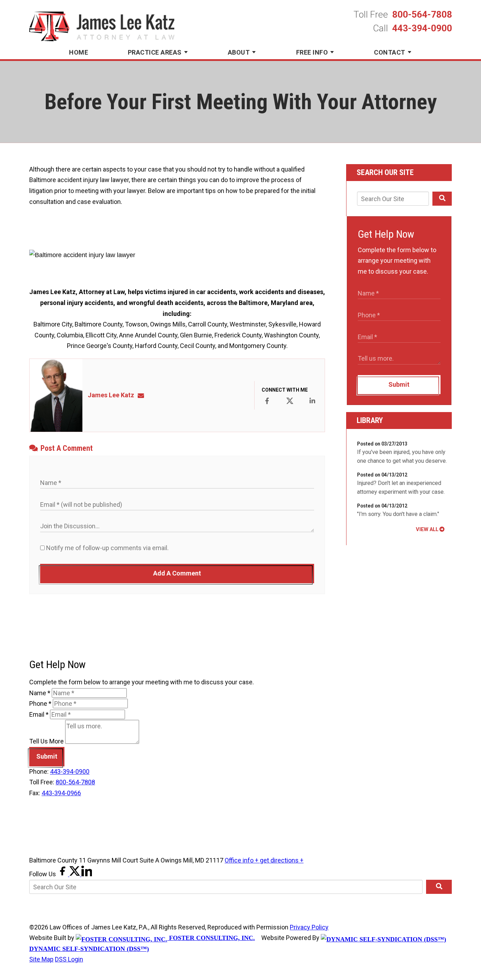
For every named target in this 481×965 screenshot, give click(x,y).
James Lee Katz (111, 395)
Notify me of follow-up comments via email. (107, 548)
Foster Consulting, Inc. (211, 937)
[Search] (442, 199)
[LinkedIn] (86, 874)
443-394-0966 (61, 793)
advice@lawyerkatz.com (143, 395)
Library (370, 420)
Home (78, 52)
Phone (40, 703)
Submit (399, 384)
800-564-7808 (422, 14)
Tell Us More (46, 741)
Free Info (312, 52)
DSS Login (69, 959)
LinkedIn (312, 401)
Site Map (41, 959)
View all (427, 529)
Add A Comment (177, 573)
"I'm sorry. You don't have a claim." (398, 514)
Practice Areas (155, 52)
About (239, 52)
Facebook (267, 401)
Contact (389, 52)
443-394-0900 (422, 28)
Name (39, 693)
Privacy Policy (309, 927)
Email (39, 714)
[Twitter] (75, 874)
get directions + (282, 860)
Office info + (242, 860)
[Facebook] (63, 874)
